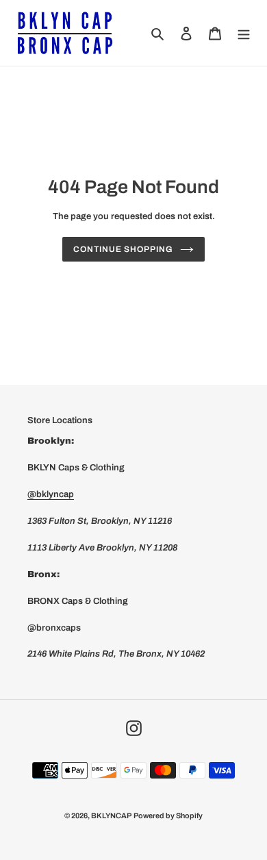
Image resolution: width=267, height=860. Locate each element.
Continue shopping (123, 249)
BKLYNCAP (111, 815)
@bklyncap (50, 494)
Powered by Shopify (168, 815)
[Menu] (243, 32)
